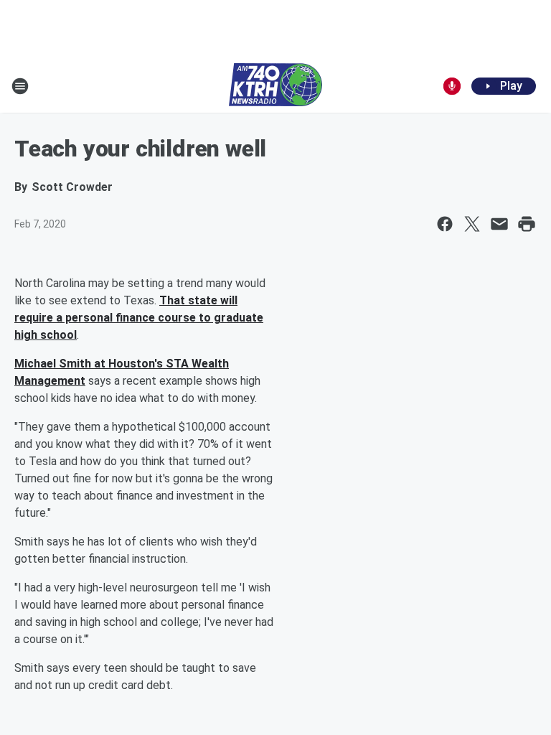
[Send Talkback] (452, 86)
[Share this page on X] (472, 224)
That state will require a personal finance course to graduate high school (138, 318)
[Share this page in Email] (499, 224)
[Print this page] (527, 224)
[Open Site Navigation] (20, 86)
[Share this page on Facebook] (445, 224)
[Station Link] (275, 86)
